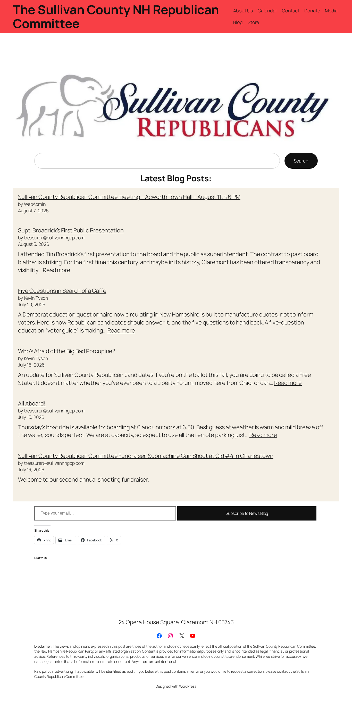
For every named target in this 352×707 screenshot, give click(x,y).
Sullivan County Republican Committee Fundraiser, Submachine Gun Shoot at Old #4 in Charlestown (145, 456)
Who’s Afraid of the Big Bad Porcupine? (66, 351)
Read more (56, 270)
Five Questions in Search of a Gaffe (62, 291)
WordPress (187, 686)
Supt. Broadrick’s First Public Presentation (71, 230)
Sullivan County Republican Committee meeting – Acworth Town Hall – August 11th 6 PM (129, 197)
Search (301, 161)
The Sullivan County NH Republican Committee (116, 16)
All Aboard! (32, 403)
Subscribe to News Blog (247, 513)
